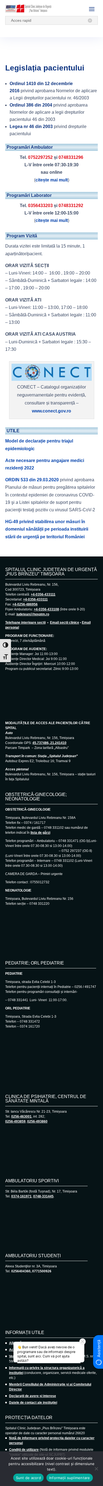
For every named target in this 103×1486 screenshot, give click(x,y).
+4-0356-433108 (46, 609)
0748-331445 (43, 1196)
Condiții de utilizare (24, 1450)
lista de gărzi (40, 833)
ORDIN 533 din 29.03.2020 (32, 479)
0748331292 (71, 205)
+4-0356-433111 (43, 594)
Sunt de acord (28, 1478)
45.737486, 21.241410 (49, 743)
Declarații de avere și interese (32, 1396)
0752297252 (40, 157)
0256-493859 (15, 1121)
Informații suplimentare (69, 1478)
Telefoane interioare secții (25, 622)
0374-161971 (21, 1196)
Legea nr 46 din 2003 (31, 126)
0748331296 (71, 157)
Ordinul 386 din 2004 (31, 105)
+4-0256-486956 (25, 604)
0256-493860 (37, 1121)
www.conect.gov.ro (51, 411)
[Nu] (96, 1468)
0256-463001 (21, 1116)
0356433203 (40, 205)
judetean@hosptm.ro (32, 614)
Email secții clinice (64, 622)
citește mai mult (51, 180)
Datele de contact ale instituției (33, 1402)
